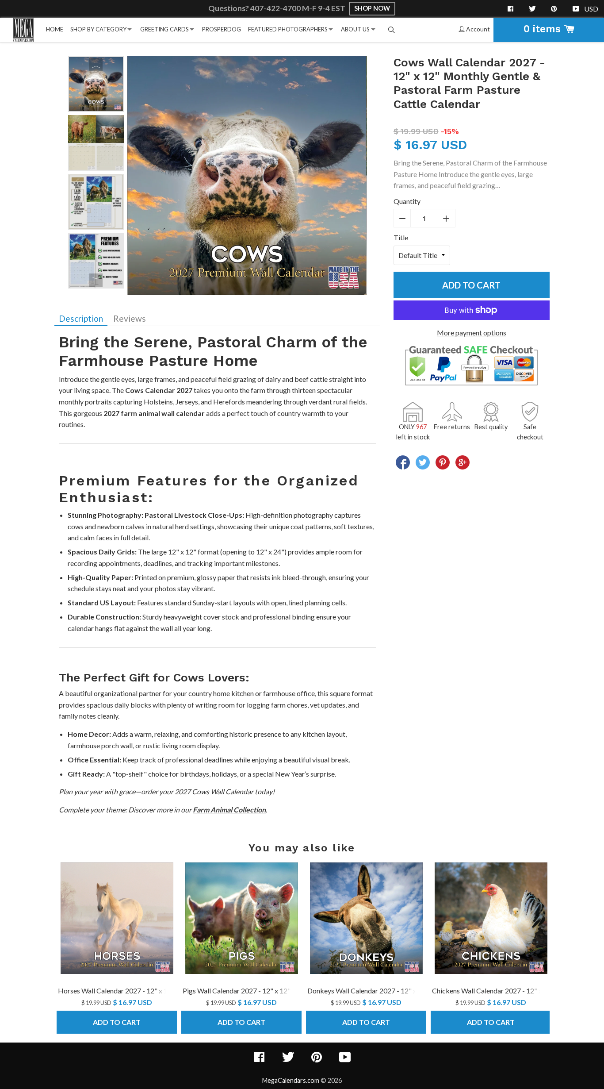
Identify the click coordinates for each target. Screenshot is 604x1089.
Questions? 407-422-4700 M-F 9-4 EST (277, 8)
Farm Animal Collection (229, 809)
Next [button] (96, 280)
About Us (355, 29)
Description (81, 318)
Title (401, 237)
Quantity (407, 201)
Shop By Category (98, 29)
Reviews (129, 318)
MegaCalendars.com (290, 1080)
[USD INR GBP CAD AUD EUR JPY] (592, 9)
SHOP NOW (372, 8)
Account (477, 29)
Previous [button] (96, 64)
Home (54, 29)
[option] (96, 84)
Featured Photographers (288, 29)
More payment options (471, 332)
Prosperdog (221, 29)
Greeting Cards (164, 29)
